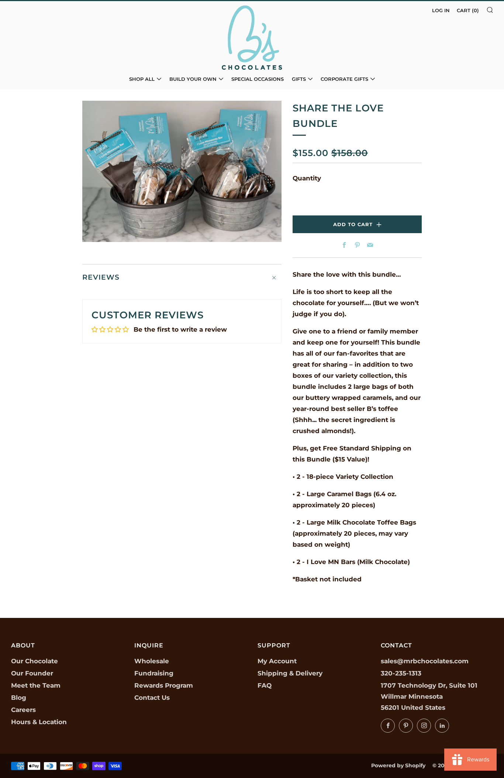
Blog (18, 697)
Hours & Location (39, 722)
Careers (23, 709)
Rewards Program (163, 685)
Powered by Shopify (398, 765)
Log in (441, 10)
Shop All (142, 79)
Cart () (468, 10)
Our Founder (32, 673)
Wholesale (151, 661)
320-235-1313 (401, 673)
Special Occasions (257, 79)
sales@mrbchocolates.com (425, 661)
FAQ (265, 685)
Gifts (299, 79)
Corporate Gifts (344, 79)
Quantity (307, 178)
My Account (277, 661)
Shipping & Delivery (290, 673)
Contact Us (152, 697)
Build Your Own (193, 79)
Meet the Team (36, 685)
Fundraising (153, 673)
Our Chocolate (34, 661)
